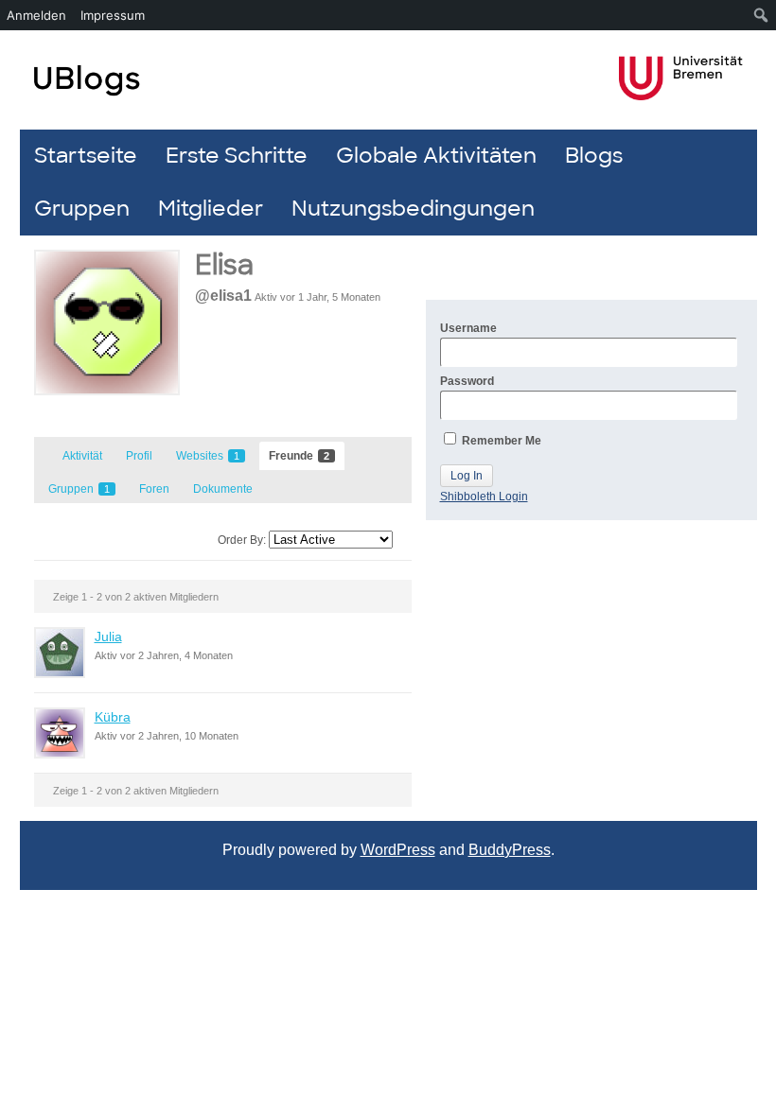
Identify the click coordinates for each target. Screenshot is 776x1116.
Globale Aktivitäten (436, 155)
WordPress (398, 850)
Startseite (85, 155)
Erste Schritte (237, 155)
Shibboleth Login (484, 496)
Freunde (299, 455)
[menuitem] (761, 15)
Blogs (594, 155)
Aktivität (82, 455)
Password (467, 381)
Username (468, 328)
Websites (207, 455)
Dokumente (223, 489)
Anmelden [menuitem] (36, 15)
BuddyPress (509, 850)
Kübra (113, 716)
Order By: (242, 540)
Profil (139, 455)
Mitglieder (210, 208)
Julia (108, 636)
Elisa (224, 265)
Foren (154, 489)
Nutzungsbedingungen (413, 208)
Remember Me (500, 440)
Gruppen (82, 208)
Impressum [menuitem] (112, 15)
